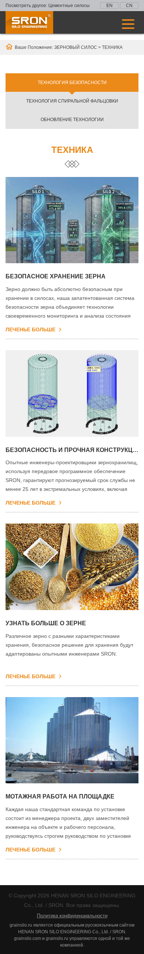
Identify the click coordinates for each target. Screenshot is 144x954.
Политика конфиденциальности (72, 915)
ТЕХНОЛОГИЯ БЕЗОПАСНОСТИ (72, 82)
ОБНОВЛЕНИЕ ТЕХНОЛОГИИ (72, 119)
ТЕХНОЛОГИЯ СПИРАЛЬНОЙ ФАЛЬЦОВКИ (72, 101)
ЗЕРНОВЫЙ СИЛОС (75, 47)
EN (109, 5)
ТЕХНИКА (112, 47)
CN (129, 5)
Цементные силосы (69, 5)
